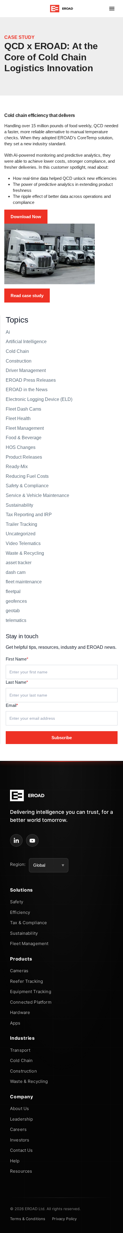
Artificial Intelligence (26, 341)
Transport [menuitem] (20, 1050)
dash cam (15, 572)
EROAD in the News (26, 389)
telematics (16, 620)
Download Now (26, 216)
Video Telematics (23, 543)
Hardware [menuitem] (20, 1012)
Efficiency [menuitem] (20, 912)
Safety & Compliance (27, 485)
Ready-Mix (17, 466)
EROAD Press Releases (31, 380)
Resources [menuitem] (21, 1171)
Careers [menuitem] (18, 1129)
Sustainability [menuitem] (24, 933)
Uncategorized (20, 533)
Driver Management (26, 370)
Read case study (27, 295)
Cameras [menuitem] (19, 970)
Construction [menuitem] (23, 1071)
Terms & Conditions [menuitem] (27, 1218)
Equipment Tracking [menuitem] (30, 991)
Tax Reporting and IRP (29, 514)
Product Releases (24, 457)
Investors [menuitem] (19, 1140)
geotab (13, 610)
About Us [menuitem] (19, 1108)
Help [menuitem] (15, 1161)
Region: (17, 864)
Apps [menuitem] (15, 1023)
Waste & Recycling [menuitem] (29, 1081)
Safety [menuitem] (16, 901)
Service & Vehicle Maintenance (37, 495)
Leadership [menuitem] (21, 1119)
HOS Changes (20, 447)
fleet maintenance (24, 581)
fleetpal (13, 591)
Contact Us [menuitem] (21, 1150)
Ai (8, 332)
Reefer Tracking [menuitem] (26, 981)
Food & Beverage (23, 437)
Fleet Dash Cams (23, 409)
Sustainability (19, 505)
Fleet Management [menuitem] (29, 943)
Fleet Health (18, 418)
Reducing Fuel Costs (27, 476)
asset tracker (18, 562)
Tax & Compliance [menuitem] (28, 922)
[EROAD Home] (61, 8)
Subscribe (61, 737)
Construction (18, 361)
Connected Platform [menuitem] (30, 1002)
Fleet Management (25, 428)
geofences (16, 601)
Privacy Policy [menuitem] (64, 1218)
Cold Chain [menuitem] (21, 1060)
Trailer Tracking (21, 524)
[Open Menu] (112, 8)
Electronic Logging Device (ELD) (39, 399)
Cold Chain (17, 351)
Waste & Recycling (25, 553)
